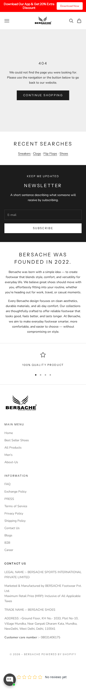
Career (8, 550)
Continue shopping (43, 95)
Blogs (8, 535)
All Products (13, 447)
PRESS (9, 499)
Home (8, 433)
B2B (7, 543)
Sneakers (24, 154)
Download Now (69, 6)
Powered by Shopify (59, 654)
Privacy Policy (13, 513)
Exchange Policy (15, 491)
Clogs (37, 154)
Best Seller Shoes (16, 440)
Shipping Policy (15, 521)
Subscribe (43, 228)
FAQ (7, 484)
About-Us (11, 462)
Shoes (64, 154)
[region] (43, 359)
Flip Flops (50, 154)
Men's (8, 455)
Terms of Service (15, 506)
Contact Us (12, 528)
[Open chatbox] (10, 680)
